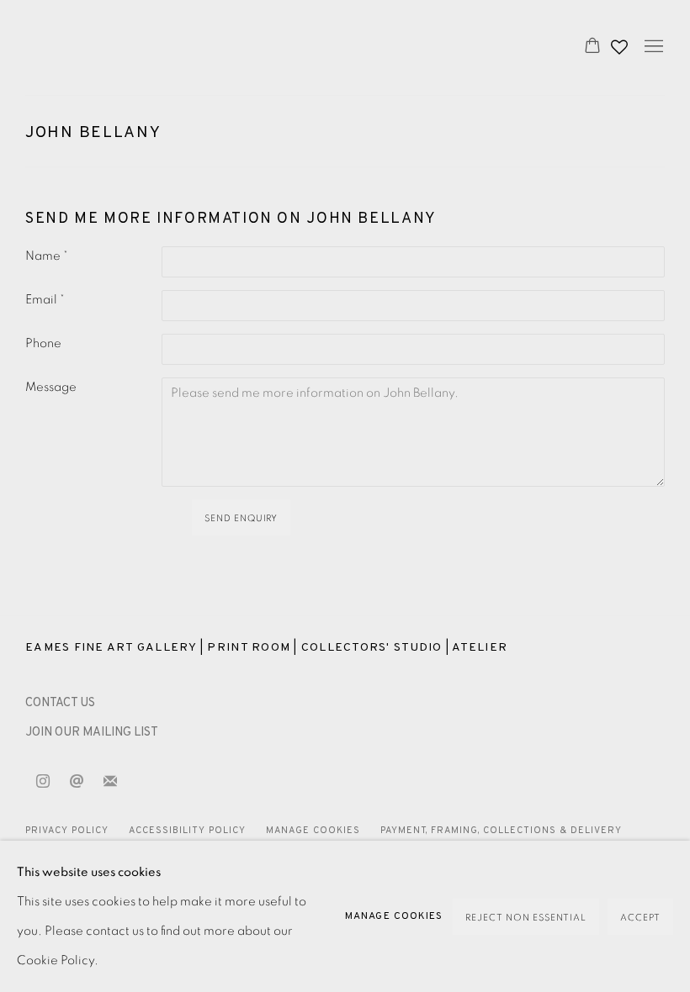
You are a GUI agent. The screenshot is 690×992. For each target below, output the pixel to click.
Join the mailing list (110, 781)
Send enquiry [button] (241, 518)
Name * (46, 256)
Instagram (43, 781)
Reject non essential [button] (525, 917)
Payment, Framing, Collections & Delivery (501, 830)
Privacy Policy (67, 830)
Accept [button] (640, 917)
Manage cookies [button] (313, 830)
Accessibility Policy (187, 830)
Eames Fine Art (143, 47)
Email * (45, 299)
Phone (43, 343)
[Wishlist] (621, 43)
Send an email (76, 781)
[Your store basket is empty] (592, 47)
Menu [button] (652, 47)
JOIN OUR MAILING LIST (91, 733)
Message (51, 387)
